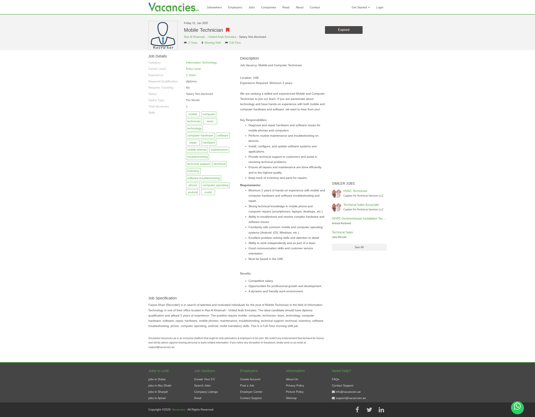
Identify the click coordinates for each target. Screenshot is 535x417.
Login (379, 7)
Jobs (251, 7)
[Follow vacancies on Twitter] (369, 409)
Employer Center (251, 391)
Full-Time (235, 42)
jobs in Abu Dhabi (159, 385)
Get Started (360, 7)
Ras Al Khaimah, (195, 36)
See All (359, 247)
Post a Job (247, 385)
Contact (315, 7)
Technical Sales (342, 232)
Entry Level (193, 68)
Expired (343, 30)
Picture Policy (295, 391)
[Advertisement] (359, 117)
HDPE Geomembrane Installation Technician (362, 218)
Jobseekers (214, 7)
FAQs (335, 379)
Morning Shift (213, 42)
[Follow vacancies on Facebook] (357, 409)
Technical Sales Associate (361, 204)
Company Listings (206, 391)
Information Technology (201, 62)
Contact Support (251, 398)
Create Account (250, 379)
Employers (235, 7)
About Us (292, 379)
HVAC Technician (355, 191)
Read (285, 7)
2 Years (192, 42)
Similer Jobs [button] (343, 183)
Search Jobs (202, 385)
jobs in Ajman (157, 398)
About (299, 7)
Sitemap (291, 398)
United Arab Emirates (222, 36)
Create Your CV (204, 379)
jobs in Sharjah (158, 391)
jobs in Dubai (157, 379)
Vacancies (179, 409)
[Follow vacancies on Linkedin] (381, 409)
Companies (268, 7)
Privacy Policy (295, 385)
